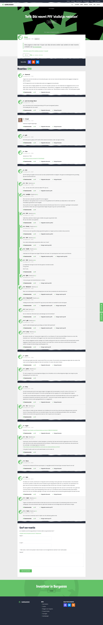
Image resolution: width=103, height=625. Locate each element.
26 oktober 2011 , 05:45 (28, 407)
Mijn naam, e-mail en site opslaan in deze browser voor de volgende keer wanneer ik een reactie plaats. (44, 549)
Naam (21, 535)
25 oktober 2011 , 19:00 (28, 288)
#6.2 (35, 213)
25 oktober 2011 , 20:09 (28, 322)
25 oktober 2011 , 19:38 (28, 357)
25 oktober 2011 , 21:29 (28, 438)
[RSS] (73, 605)
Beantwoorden (27, 92)
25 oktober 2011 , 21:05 (28, 262)
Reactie (21, 552)
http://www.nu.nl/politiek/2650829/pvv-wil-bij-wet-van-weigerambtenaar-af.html (41, 447)
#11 (35, 498)
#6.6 (35, 260)
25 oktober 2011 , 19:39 (28, 196)
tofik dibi (41, 55)
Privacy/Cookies (86, 1)
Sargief (46, 51)
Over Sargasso (97, 1)
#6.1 (37, 194)
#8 (34, 406)
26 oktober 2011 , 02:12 (28, 479)
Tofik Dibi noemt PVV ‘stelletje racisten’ (33, 51)
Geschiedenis (45, 604)
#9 (34, 437)
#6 (34, 183)
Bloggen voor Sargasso (47, 609)
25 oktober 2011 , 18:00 (28, 137)
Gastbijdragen (45, 616)
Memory (86, 4)
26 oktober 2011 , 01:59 (28, 277)
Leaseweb (73, 1)
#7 (35, 368)
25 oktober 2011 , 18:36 (28, 153)
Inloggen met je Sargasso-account (27, 533)
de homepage (37, 47)
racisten (36, 55)
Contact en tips (79, 1)
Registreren (38, 533)
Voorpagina (52, 8)
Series (81, 4)
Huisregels (44, 613)
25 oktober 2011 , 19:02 (28, 299)
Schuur (26, 37)
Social (90, 4)
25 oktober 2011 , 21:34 (28, 333)
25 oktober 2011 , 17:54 (28, 102)
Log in (98, 4)
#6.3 (36, 226)
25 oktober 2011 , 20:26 (28, 215)
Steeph (27, 119)
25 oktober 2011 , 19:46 (28, 370)
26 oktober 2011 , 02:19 (28, 499)
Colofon (44, 606)
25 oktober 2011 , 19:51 (28, 388)
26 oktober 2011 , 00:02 (28, 462)
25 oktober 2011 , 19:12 (28, 311)
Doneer (68, 1)
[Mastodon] (65, 605)
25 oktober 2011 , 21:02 (28, 427)
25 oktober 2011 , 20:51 (28, 250)
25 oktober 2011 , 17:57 (28, 120)
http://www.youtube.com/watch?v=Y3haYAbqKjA (33, 158)
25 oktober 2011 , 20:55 (28, 228)
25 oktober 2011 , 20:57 (28, 239)
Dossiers (77, 4)
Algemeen (37, 38)
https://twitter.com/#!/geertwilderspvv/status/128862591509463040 (42, 430)
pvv (33, 55)
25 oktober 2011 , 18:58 (28, 185)
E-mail (21, 542)
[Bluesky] (69, 605)
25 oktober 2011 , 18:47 (28, 172)
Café (94, 4)
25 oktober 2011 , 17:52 (28, 76)
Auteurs (91, 1)
